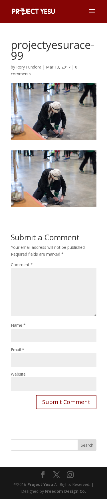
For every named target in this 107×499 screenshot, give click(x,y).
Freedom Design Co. (65, 491)
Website (18, 374)
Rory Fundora (28, 67)
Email (17, 349)
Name (18, 325)
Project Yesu (40, 484)
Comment (22, 264)
